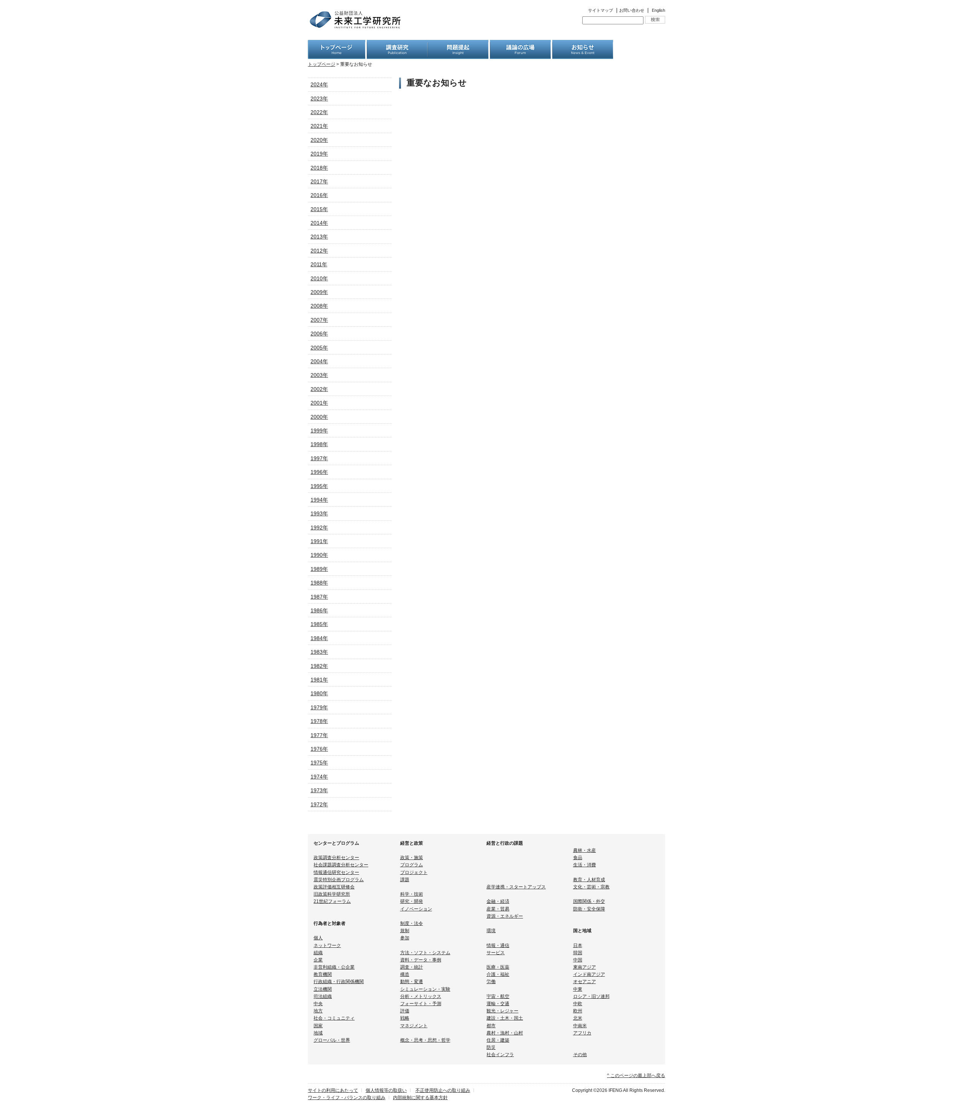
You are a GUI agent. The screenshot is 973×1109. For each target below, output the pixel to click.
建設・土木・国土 (504, 1018)
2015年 (319, 209)
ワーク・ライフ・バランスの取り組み (346, 1097)
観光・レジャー (502, 1011)
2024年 (319, 84)
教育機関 (323, 974)
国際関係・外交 (589, 901)
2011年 (319, 264)
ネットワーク (327, 945)
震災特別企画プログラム (339, 879)
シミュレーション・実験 (425, 989)
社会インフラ (500, 1054)
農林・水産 (584, 850)
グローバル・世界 (332, 1040)
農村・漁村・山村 (504, 1033)
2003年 (319, 375)
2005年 (319, 348)
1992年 (319, 527)
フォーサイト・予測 (420, 1003)
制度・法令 (411, 923)
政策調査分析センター (336, 857)
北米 (577, 1018)
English (658, 10)
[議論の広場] (520, 44)
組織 (318, 952)
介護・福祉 (497, 974)
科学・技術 (411, 894)
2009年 (319, 292)
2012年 (319, 251)
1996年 (319, 472)
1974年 (319, 777)
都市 (491, 1025)
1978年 (319, 721)
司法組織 (323, 996)
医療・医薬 (497, 967)
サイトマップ (600, 10)
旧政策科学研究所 (332, 894)
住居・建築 (497, 1040)
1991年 (319, 541)
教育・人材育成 (589, 879)
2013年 (319, 237)
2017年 (319, 181)
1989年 (319, 569)
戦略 (404, 1018)
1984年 (319, 638)
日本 (577, 945)
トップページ (321, 64)
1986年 (319, 610)
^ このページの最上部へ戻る (636, 1075)
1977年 (319, 735)
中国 (577, 960)
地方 (318, 1011)
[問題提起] (458, 44)
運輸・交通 (497, 1003)
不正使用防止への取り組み (442, 1090)
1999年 (319, 430)
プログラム (411, 864)
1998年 (319, 444)
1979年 (319, 707)
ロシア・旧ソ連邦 (591, 996)
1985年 (319, 624)
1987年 (319, 597)
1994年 (319, 500)
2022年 (319, 112)
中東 (577, 989)
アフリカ (582, 1033)
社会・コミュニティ (334, 1018)
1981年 (319, 680)
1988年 (319, 583)
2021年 (319, 126)
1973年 (319, 790)
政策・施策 (411, 857)
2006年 (319, 333)
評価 (404, 1011)
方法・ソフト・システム (425, 952)
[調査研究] (397, 44)
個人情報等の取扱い (386, 1090)
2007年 (319, 320)
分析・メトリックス (420, 996)
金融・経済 (497, 901)
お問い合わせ (631, 10)
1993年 (319, 513)
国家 (318, 1025)
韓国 (577, 952)
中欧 (577, 1003)
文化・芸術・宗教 (591, 887)
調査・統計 (411, 967)
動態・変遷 (411, 981)
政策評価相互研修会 (334, 887)
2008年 (319, 306)
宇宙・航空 (497, 996)
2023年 (319, 98)
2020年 (319, 140)
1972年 (319, 804)
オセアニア (584, 981)
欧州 (577, 1011)
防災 (491, 1047)
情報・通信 (497, 945)
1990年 (319, 555)
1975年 (319, 762)
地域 (318, 1033)
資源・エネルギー (504, 916)
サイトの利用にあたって (333, 1090)
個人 (318, 938)
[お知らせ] (582, 44)
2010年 (319, 278)
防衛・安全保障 (589, 909)
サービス (495, 952)
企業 (318, 960)
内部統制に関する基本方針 (420, 1097)
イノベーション (416, 909)
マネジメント (414, 1025)
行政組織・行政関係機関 (339, 981)
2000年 (319, 417)
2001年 (319, 403)
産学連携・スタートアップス (516, 887)
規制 (404, 930)
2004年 (319, 361)
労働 (491, 981)
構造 (404, 974)
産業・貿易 (497, 909)
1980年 (319, 693)
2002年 (319, 389)
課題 (404, 879)
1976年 (319, 749)
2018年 (319, 168)
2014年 (319, 223)
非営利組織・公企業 (334, 967)
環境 (491, 930)
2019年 (319, 154)
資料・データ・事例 (420, 960)
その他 (580, 1054)
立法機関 (323, 989)
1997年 (319, 458)
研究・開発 (411, 901)
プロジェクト (414, 872)
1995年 (319, 486)
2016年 (319, 195)
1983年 (319, 652)
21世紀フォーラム (332, 901)
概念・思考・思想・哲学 (425, 1040)
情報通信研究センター (336, 872)
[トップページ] (336, 44)
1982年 (319, 666)
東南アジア (584, 967)
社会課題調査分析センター (341, 864)
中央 (318, 1003)
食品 (577, 857)
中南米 (580, 1025)
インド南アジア (589, 974)
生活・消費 (584, 864)
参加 (404, 938)
